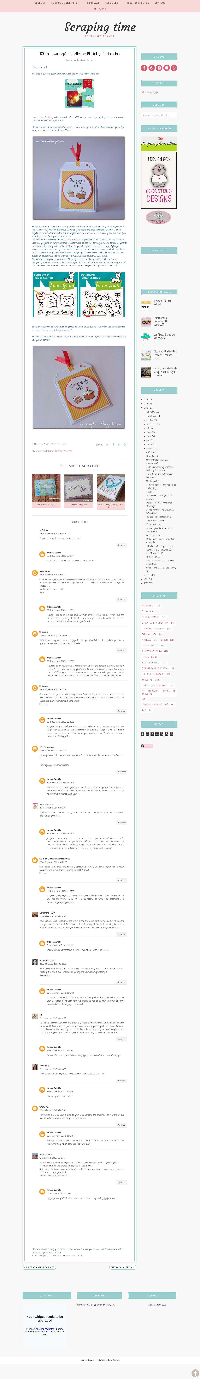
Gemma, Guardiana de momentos (55, 858)
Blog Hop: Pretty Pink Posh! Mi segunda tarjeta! (165, 355)
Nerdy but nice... (153, 456)
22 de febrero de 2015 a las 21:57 (53, 808)
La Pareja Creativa (153, 628)
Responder (122, 545)
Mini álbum (149, 634)
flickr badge (161, 1305)
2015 (146, 408)
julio (148, 428)
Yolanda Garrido (54, 552)
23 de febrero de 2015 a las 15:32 (60, 945)
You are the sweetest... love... (158, 517)
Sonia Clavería (46, 1154)
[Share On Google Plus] (119, 444)
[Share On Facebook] (113, 444)
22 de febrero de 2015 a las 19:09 (60, 556)
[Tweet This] (107, 444)
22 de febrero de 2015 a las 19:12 (53, 575)
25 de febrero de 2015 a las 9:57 (52, 1110)
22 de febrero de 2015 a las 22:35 (53, 862)
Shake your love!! (154, 535)
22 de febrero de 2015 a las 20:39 (53, 635)
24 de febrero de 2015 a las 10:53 (53, 1018)
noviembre (151, 416)
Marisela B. (44, 1065)
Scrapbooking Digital (155, 668)
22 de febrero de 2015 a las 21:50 (53, 750)
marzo (149, 444)
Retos (58, 451)
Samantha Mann (47, 913)
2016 (146, 403)
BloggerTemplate (113, 1360)
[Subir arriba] (195, 1373)
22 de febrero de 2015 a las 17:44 (53, 534)
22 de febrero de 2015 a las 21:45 (53, 690)
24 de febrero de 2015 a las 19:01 (60, 1091)
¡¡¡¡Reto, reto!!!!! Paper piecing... (160, 546)
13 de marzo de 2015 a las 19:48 (52, 1158)
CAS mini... (151, 452)
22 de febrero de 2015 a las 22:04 (60, 610)
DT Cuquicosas (150, 617)
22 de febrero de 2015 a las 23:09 (60, 891)
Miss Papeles (45, 571)
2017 (146, 399)
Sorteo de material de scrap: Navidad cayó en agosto (165, 372)
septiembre (152, 424)
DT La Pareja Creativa (155, 623)
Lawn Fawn (47, 451)
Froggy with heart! (154, 524)
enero (149, 575)
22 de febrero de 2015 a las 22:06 (60, 722)
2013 (146, 583)
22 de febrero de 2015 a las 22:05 (60, 661)
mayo (149, 436)
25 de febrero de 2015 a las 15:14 (60, 1136)
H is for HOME (153, 557)
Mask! (149, 492)
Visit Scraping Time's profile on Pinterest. (95, 1305)
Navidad (146, 640)
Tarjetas (67, 451)
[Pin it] (124, 444)
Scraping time (100, 27)
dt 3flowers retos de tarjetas (159, 692)
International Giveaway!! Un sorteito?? (161, 322)
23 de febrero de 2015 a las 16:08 (53, 964)
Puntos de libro (152, 651)
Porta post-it (150, 646)
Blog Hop (147, 611)
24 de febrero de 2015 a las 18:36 (53, 1069)
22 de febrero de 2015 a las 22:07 (60, 782)
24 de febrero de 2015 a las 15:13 (60, 1050)
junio (149, 432)
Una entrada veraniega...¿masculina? (157, 462)
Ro (41, 1015)
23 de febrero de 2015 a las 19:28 (60, 993)
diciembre (151, 412)
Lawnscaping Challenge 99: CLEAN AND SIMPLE (159, 551)
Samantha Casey (47, 960)
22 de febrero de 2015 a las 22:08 (60, 833)
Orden (164, 640)
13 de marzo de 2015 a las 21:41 (59, 1193)
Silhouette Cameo (153, 674)
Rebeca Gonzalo (46, 804)
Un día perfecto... (153, 481)
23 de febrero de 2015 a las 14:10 (52, 916)
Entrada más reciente (40, 1267)
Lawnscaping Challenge (43, 117)
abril (148, 440)
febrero (150, 448)
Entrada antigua (122, 1267)
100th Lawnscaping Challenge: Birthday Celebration (160, 469)
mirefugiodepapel (47, 747)
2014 (146, 579)
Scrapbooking (150, 663)
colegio (162, 685)
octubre (150, 420)
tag (144, 710)
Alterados (148, 606)
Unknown (44, 632)
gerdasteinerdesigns (155, 704)
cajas (145, 685)
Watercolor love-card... (156, 520)
